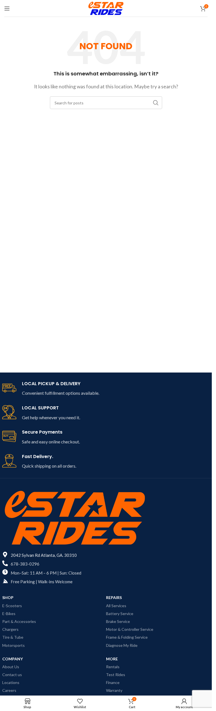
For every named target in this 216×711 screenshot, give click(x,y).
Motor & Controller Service (129, 629)
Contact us (12, 674)
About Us (10, 666)
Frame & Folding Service (127, 637)
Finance (113, 682)
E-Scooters (12, 605)
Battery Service (119, 613)
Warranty (114, 690)
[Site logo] (106, 7)
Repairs (114, 597)
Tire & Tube (12, 637)
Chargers (10, 629)
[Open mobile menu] (7, 8)
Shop (8, 597)
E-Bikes (8, 613)
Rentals (113, 666)
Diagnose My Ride (122, 645)
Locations (10, 682)
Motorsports (13, 645)
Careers (9, 690)
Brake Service (118, 621)
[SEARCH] (155, 102)
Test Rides (115, 674)
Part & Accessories (19, 621)
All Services (116, 605)
